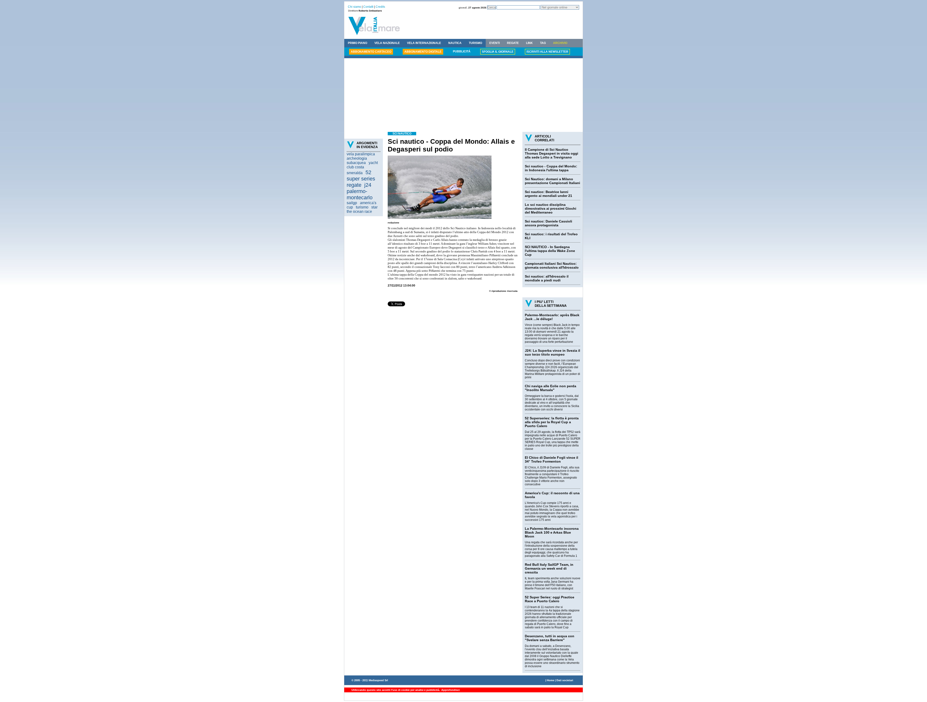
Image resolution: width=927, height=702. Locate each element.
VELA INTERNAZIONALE (424, 43)
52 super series (361, 175)
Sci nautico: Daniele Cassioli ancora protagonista (548, 223)
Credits (380, 6)
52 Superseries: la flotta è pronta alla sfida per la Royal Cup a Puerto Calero (552, 422)
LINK (529, 43)
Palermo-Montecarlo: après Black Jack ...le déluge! (552, 317)
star (374, 207)
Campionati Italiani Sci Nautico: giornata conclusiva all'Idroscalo (552, 265)
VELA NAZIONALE (387, 43)
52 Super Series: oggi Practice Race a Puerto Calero (549, 599)
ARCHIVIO (560, 43)
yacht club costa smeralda (362, 168)
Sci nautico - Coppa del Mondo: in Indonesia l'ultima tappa (551, 168)
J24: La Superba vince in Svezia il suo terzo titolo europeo (552, 352)
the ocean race (359, 211)
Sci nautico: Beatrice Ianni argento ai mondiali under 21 (548, 194)
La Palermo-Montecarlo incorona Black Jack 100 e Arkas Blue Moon (552, 532)
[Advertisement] (463, 95)
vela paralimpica (361, 154)
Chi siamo (354, 6)
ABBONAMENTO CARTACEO (371, 51)
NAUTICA (455, 43)
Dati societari (564, 680)
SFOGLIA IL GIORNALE (497, 51)
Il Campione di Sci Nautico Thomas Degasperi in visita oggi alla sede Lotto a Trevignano (551, 153)
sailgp (352, 203)
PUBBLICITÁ (462, 51)
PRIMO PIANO (357, 43)
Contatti (368, 6)
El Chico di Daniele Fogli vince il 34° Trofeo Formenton (551, 459)
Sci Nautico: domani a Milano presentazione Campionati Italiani (552, 181)
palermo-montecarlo (359, 194)
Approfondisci (450, 689)
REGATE (513, 43)
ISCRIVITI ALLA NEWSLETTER (547, 51)
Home (550, 680)
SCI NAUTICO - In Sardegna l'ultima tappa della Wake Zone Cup (550, 251)
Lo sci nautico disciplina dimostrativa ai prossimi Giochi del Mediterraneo (550, 208)
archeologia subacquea (357, 160)
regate (354, 185)
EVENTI (494, 43)
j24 (367, 185)
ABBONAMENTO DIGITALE (423, 51)
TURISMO (475, 43)
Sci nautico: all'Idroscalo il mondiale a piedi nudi (547, 278)
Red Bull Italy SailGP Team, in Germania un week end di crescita (549, 568)
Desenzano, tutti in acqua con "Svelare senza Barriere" (549, 638)
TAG (543, 43)
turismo (362, 207)
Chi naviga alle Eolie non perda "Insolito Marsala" (550, 388)
